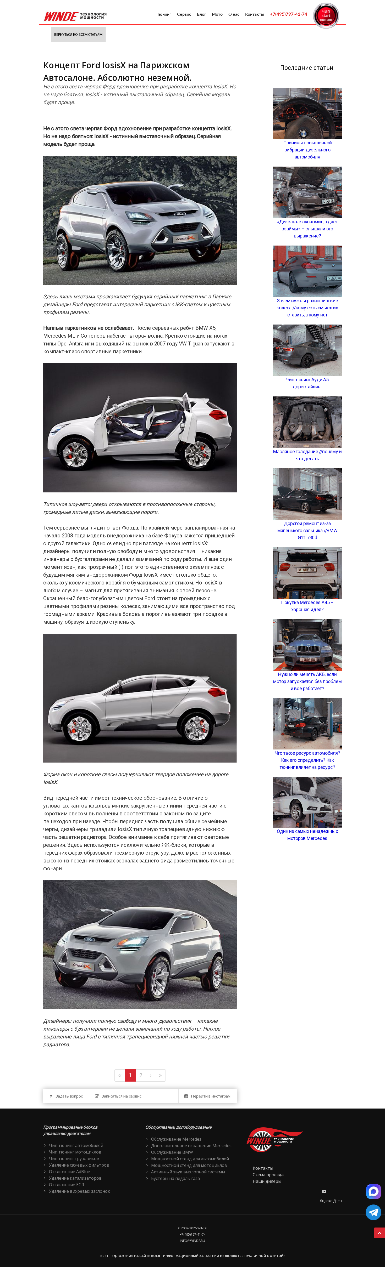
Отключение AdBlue (69, 1171)
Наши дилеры (267, 1181)
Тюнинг (164, 14)
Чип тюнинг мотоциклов (75, 1152)
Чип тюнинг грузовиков (74, 1158)
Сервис (184, 14)
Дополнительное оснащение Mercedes (191, 1146)
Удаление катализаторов (75, 1178)
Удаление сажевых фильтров (79, 1165)
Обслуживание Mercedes (176, 1139)
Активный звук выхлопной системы (188, 1172)
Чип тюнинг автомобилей (76, 1145)
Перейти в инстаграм (210, 1096)
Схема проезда (268, 1175)
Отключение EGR (66, 1185)
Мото (217, 14)
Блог (201, 14)
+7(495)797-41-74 (288, 14)
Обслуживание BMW (172, 1152)
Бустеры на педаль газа (175, 1178)
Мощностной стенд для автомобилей (190, 1159)
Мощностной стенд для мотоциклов (189, 1165)
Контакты (254, 14)
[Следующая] (150, 1075)
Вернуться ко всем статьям (78, 34)
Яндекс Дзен (331, 1200)
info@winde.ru (192, 1240)
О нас (233, 14)
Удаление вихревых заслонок (79, 1191)
